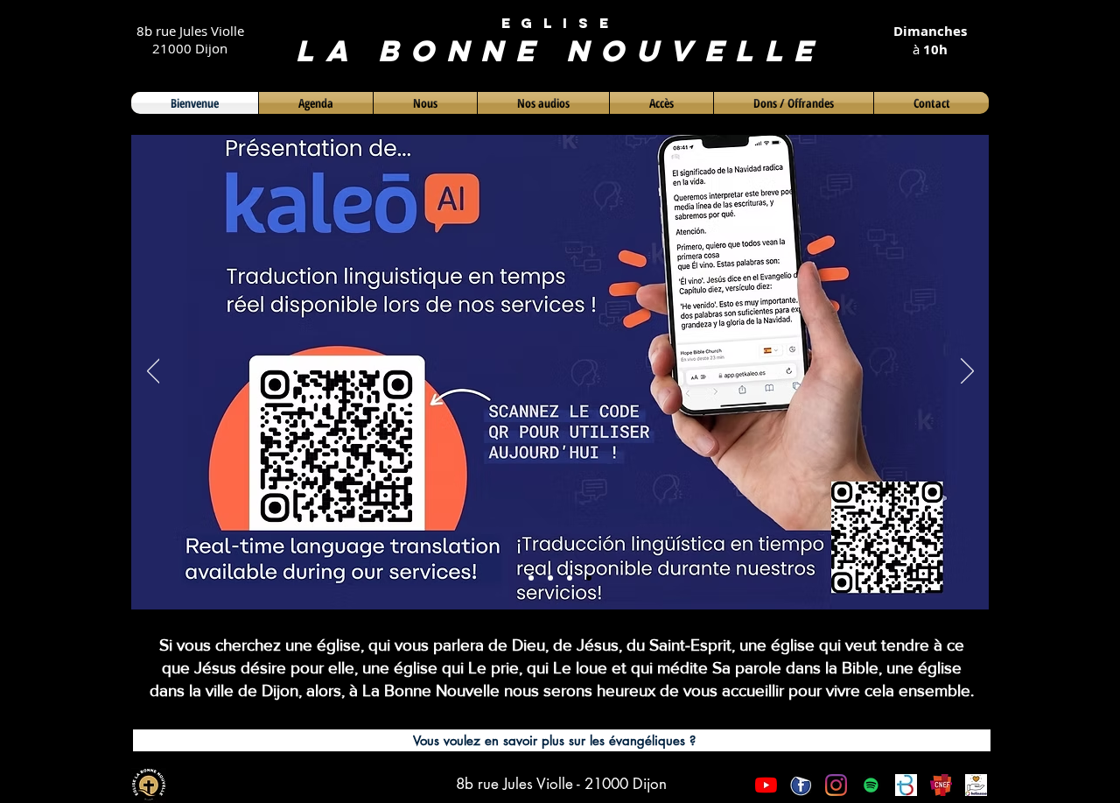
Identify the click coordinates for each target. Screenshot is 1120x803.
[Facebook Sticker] (801, 785)
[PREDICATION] (569, 578)
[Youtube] (766, 785)
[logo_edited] (906, 785)
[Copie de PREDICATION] (589, 578)
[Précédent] (153, 372)
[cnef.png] (941, 785)
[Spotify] (871, 785)
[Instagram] (836, 785)
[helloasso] (976, 785)
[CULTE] (550, 578)
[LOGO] (531, 578)
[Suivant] (967, 372)
